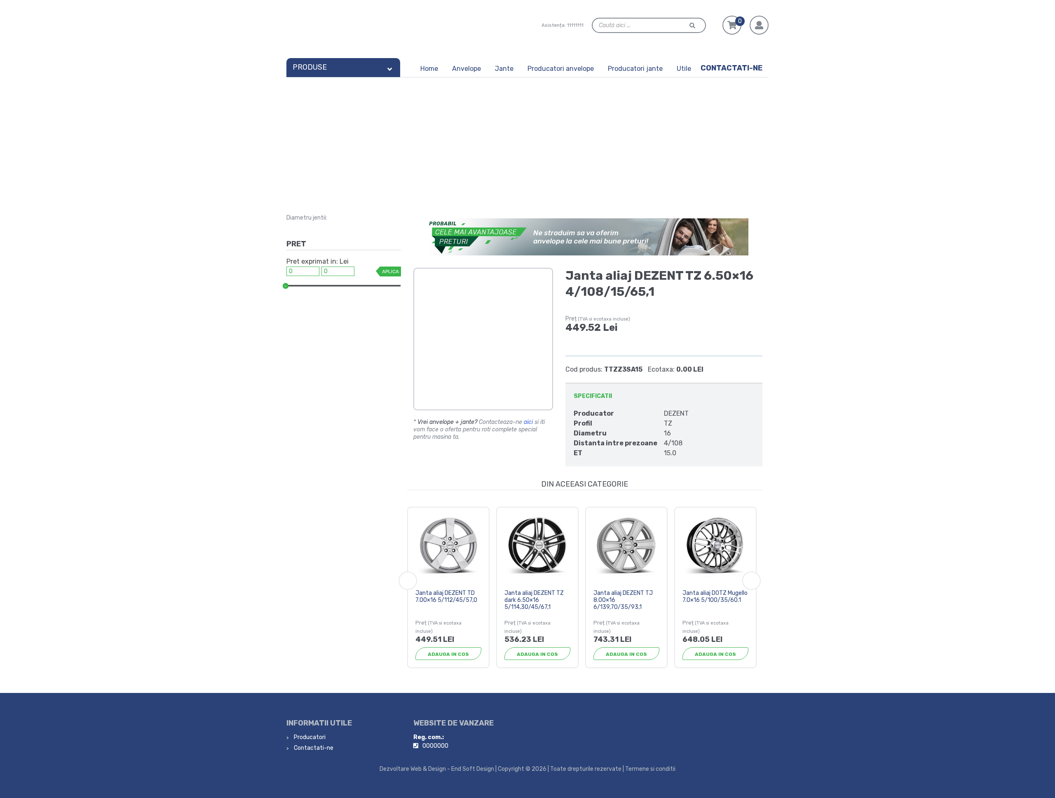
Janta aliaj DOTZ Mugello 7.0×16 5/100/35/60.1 (715, 597)
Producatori (309, 737)
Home (429, 69)
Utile (684, 69)
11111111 (575, 25)
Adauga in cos (448, 654)
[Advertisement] (527, 139)
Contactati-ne (731, 68)
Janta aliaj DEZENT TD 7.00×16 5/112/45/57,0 (446, 597)
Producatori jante (635, 69)
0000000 (435, 745)
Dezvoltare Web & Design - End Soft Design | (438, 768)
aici (528, 422)
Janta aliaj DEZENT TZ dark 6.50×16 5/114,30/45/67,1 (534, 600)
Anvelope (466, 69)
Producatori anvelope (561, 69)
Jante (504, 69)
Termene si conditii (650, 768)
